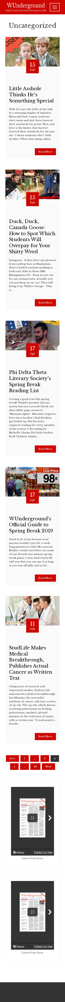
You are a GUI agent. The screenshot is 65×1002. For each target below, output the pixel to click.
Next (48, 766)
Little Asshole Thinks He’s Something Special (31, 95)
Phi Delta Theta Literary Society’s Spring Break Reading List (30, 381)
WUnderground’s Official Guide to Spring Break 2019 (31, 525)
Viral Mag (45, 992)
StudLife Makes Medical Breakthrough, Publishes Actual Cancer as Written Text (30, 663)
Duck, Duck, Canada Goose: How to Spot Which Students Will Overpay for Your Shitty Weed (32, 237)
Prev (12, 758)
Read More (45, 151)
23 (35, 766)
